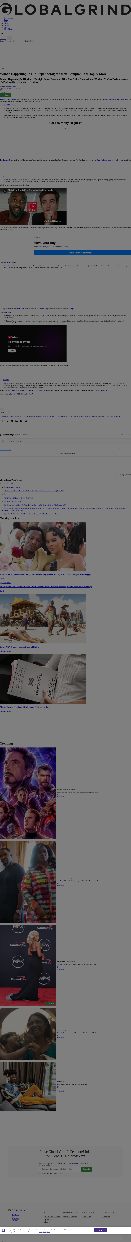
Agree (100, 1230)
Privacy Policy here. (44, 1232)
